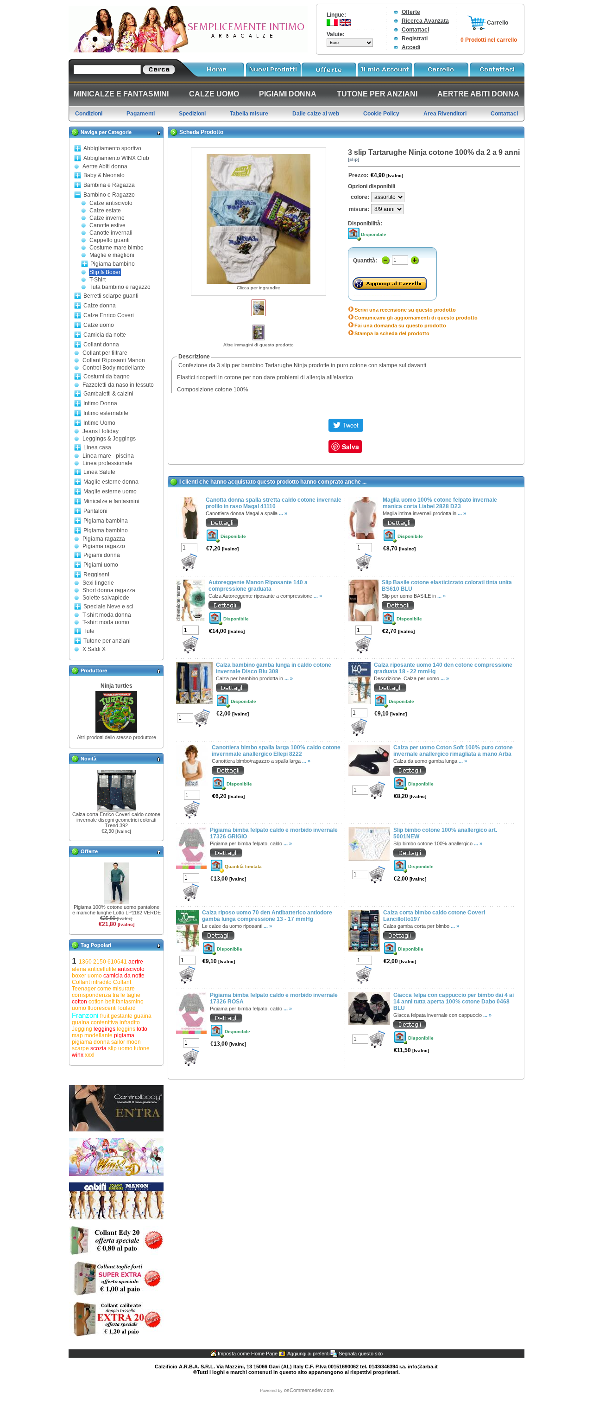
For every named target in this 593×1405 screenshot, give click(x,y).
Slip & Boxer (104, 272)
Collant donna (101, 344)
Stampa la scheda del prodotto (391, 333)
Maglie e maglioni (111, 255)
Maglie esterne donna (111, 482)
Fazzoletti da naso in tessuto (118, 385)
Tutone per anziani (107, 641)
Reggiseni (96, 574)
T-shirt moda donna (106, 615)
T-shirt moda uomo (105, 622)
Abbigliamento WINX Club (116, 158)
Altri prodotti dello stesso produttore (116, 737)
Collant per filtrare (104, 353)
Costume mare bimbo (116, 247)
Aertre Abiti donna (104, 166)
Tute (89, 631)
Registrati (415, 38)
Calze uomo (98, 325)
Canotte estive (107, 225)
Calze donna (99, 305)
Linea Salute (99, 472)
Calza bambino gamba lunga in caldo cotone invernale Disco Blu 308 (273, 668)
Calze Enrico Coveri (108, 315)
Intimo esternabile (105, 413)
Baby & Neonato (104, 175)
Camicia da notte (104, 335)
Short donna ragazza (108, 590)
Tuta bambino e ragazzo (120, 287)
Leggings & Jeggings (109, 438)
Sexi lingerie (98, 583)
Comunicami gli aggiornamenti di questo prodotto (416, 317)
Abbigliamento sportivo (112, 148)
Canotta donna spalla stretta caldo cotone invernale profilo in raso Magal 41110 (273, 503)
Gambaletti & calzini (108, 393)
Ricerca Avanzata (425, 21)
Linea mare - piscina (108, 456)
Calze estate (105, 210)
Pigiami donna (101, 555)
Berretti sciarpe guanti (111, 296)
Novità (88, 758)
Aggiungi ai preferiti (308, 1353)
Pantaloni (95, 511)
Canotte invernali (110, 233)
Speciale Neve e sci (108, 606)
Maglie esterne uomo (110, 491)
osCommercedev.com (309, 1390)
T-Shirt (97, 279)
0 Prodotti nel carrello (489, 40)
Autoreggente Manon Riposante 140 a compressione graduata (258, 585)
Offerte (411, 12)
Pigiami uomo (100, 565)
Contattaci (415, 29)
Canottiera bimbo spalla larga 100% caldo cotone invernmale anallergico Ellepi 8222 (276, 750)
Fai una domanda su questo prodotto (400, 325)
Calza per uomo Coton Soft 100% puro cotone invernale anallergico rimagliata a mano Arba (453, 750)
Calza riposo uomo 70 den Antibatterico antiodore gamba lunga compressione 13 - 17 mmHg (267, 915)
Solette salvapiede (105, 597)
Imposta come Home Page (248, 1353)
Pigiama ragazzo (103, 546)
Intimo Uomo (99, 423)
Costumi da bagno (106, 376)
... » (283, 513)
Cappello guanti (109, 240)
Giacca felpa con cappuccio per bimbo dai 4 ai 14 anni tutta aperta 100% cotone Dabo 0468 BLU (453, 1001)
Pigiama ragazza (103, 539)
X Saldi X (94, 649)
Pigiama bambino (112, 264)
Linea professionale (107, 463)
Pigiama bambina (105, 520)
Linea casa (97, 447)
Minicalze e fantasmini (111, 501)
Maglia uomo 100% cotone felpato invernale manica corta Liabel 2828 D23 (440, 503)
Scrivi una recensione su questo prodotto (405, 310)
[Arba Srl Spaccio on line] (188, 50)
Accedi (411, 47)
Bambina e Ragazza (109, 185)
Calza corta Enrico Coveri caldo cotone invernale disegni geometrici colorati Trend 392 (116, 819)
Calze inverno (107, 218)
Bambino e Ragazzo (109, 195)
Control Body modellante (113, 367)
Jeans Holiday (100, 431)
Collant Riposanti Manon (113, 360)
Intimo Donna (100, 403)
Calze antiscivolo (110, 203)
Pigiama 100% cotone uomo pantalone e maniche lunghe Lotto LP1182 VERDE (116, 909)
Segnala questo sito (361, 1353)
